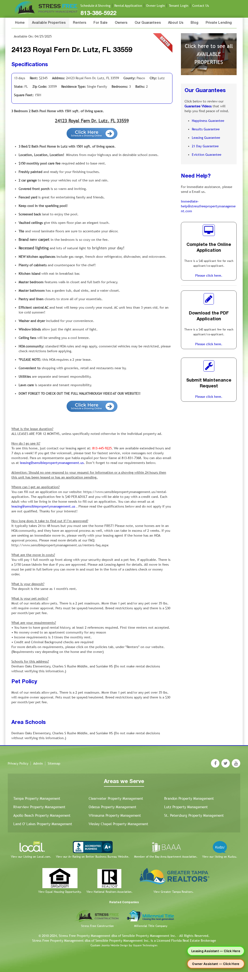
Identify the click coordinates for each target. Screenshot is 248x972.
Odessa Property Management (112, 807)
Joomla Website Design (114, 945)
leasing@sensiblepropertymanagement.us (52, 463)
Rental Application (128, 6)
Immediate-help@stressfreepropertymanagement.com (208, 206)
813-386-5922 (98, 13)
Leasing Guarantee (206, 138)
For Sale (100, 22)
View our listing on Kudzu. (219, 856)
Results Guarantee (206, 129)
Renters (79, 22)
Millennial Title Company (150, 926)
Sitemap (54, 763)
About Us (175, 22)
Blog (194, 22)
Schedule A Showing (95, 6)
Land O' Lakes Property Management (42, 824)
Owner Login (155, 6)
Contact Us (200, 6)
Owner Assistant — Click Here (215, 964)
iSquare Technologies (145, 945)
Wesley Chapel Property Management (118, 824)
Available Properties (49, 22)
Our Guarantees (148, 22)
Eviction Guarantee (206, 155)
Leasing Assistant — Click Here (215, 951)
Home (20, 22)
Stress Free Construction (97, 926)
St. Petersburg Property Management (194, 815)
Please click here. (208, 275)
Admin (38, 763)
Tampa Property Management (36, 798)
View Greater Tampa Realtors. (174, 892)
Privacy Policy (18, 763)
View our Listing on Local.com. (31, 856)
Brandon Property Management (189, 798)
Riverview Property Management (39, 807)
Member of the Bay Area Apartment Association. (165, 856)
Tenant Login (178, 6)
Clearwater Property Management (116, 798)
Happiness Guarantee (208, 121)
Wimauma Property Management (115, 815)
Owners (121, 22)
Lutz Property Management (186, 807)
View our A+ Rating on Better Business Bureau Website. (92, 856)
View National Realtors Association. (109, 892)
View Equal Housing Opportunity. (60, 892)
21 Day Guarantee (205, 146)
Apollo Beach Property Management (41, 815)
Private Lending (219, 22)
